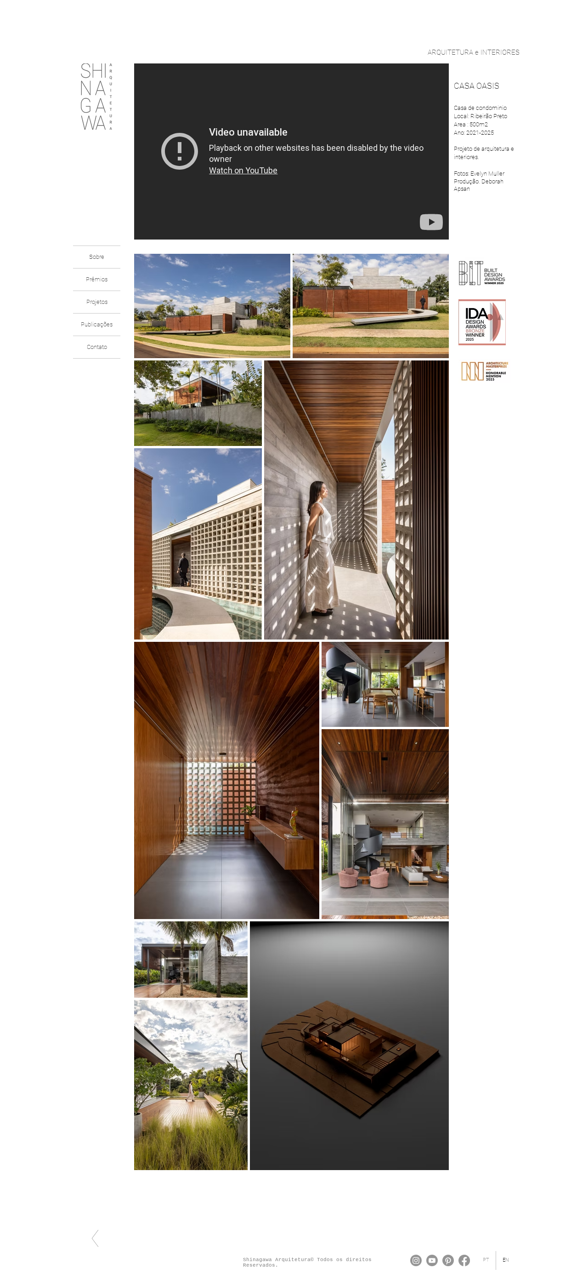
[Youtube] (432, 1260)
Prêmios (96, 279)
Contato (97, 346)
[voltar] (95, 1238)
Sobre (96, 256)
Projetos (96, 301)
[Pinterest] (448, 1260)
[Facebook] (464, 1260)
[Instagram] (416, 1260)
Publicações (97, 324)
